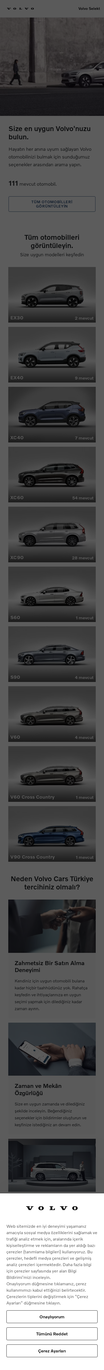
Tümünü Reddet (52, 1333)
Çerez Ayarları (52, 1350)
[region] (52, 1281)
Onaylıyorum (52, 1316)
